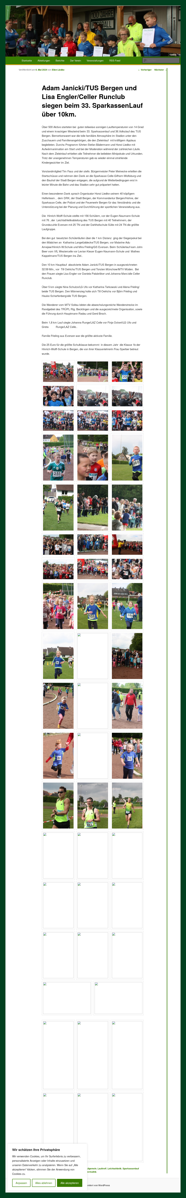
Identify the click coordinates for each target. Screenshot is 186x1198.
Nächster (160, 69)
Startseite (27, 60)
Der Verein (75, 60)
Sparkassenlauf (131, 1168)
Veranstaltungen (95, 60)
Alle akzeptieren (69, 1183)
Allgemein (91, 1168)
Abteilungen (44, 60)
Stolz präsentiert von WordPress (93, 1185)
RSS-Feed (114, 60)
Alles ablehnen (43, 1183)
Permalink (91, 1171)
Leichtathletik (115, 1168)
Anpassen (21, 1183)
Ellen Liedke (58, 69)
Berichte (60, 60)
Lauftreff (102, 1168)
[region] (47, 1167)
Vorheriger (145, 69)
